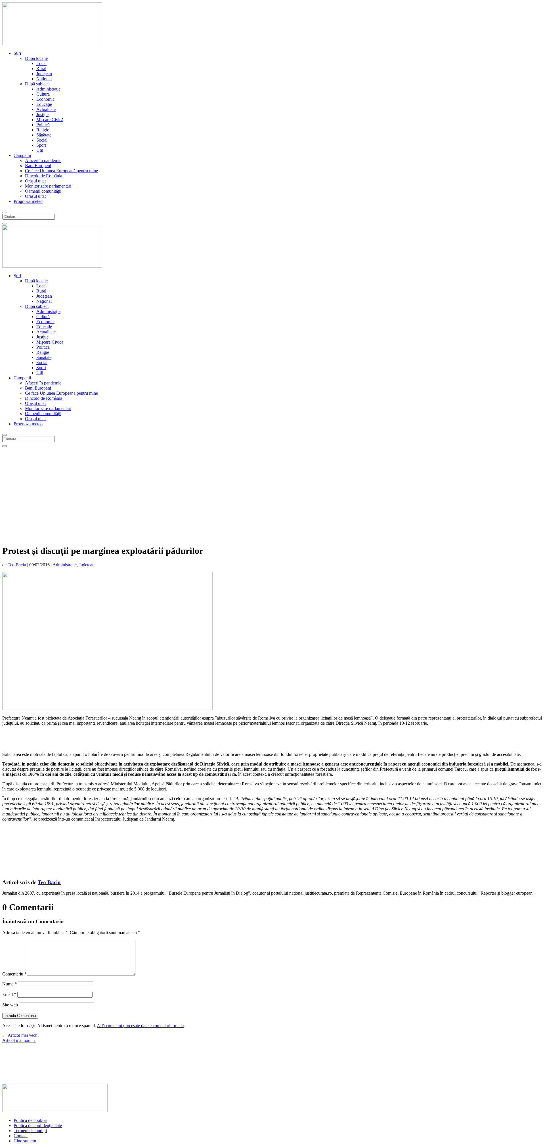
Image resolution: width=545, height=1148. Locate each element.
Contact (21, 1135)
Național (44, 78)
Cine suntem (25, 1140)
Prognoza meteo (28, 201)
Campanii (22, 155)
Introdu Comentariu (20, 1016)
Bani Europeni (38, 165)
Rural (41, 68)
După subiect (37, 83)
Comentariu (14, 974)
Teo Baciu (17, 564)
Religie (42, 129)
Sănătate (43, 135)
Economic (45, 99)
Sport (41, 145)
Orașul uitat (35, 180)
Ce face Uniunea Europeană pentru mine (61, 170)
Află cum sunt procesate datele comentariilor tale (140, 1025)
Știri (17, 53)
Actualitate (46, 109)
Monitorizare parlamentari (48, 186)
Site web (10, 1004)
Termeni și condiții (30, 1130)
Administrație (48, 89)
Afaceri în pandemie (43, 160)
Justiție (42, 114)
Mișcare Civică (49, 119)
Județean (44, 73)
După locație (36, 58)
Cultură (43, 94)
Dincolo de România (43, 175)
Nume (9, 983)
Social (41, 140)
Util (39, 150)
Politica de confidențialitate (38, 1125)
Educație (44, 104)
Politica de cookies (30, 1120)
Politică (43, 124)
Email (9, 994)
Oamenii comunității (43, 191)
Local (41, 63)
